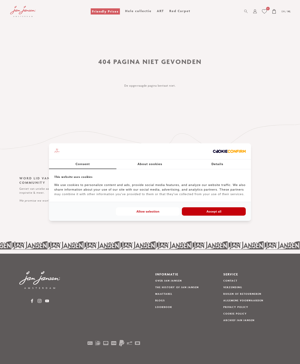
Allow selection (147, 211)
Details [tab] (217, 164)
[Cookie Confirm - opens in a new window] (229, 151)
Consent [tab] (83, 164)
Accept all (213, 211)
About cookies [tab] (149, 164)
